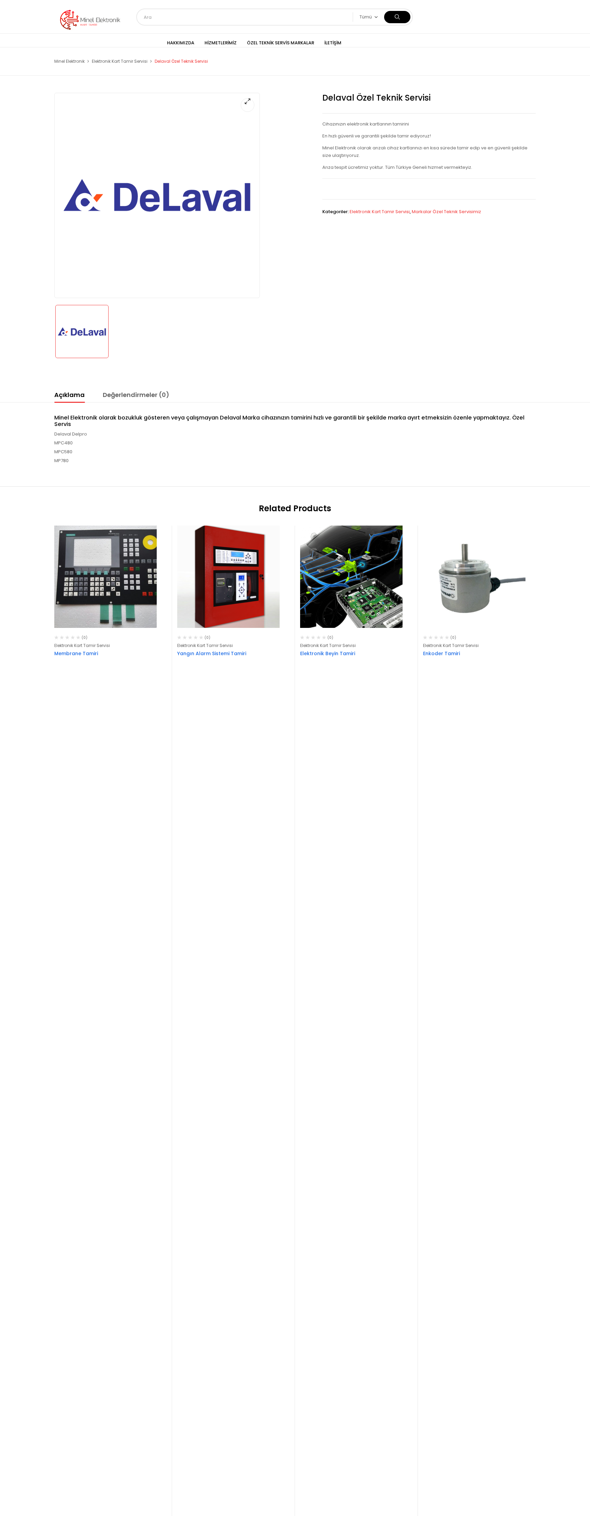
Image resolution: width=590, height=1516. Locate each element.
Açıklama (69, 395)
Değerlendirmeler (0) (136, 395)
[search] (397, 17)
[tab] (69, 396)
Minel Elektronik (69, 61)
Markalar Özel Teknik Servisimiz (446, 211)
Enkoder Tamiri (441, 653)
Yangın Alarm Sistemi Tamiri (211, 653)
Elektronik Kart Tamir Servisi (120, 61)
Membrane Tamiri (76, 653)
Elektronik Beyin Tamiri (327, 653)
